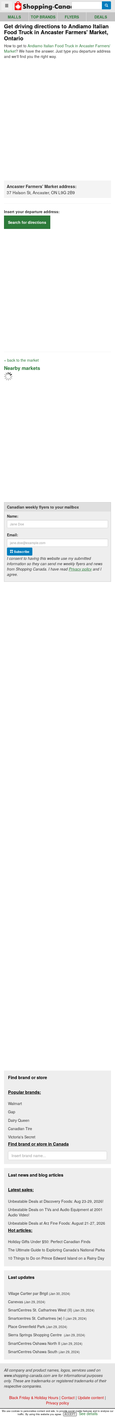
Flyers (72, 16)
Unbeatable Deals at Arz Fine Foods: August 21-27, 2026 (56, 1223)
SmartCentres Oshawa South (44, 1351)
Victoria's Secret (21, 1136)
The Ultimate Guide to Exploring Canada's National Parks (56, 1249)
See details (88, 1413)
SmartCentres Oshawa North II (45, 1343)
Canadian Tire (20, 1128)
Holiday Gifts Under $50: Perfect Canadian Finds (49, 1241)
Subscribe (21, 551)
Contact (68, 1397)
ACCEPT (69, 1414)
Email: (12, 534)
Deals (100, 16)
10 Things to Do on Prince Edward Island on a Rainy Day (56, 1258)
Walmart (15, 1103)
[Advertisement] (57, 119)
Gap (11, 1111)
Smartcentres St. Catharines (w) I (47, 1318)
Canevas (26, 1301)
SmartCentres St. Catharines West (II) (51, 1310)
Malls (14, 16)
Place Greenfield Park (37, 1326)
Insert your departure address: (32, 211)
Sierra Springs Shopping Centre (46, 1334)
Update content (91, 1397)
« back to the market (21, 360)
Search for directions (27, 222)
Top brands (43, 16)
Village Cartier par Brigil (39, 1293)
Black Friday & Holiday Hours (33, 1397)
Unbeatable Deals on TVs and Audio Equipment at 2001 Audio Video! (55, 1212)
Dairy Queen (18, 1120)
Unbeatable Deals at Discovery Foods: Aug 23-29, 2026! (55, 1201)
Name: (12, 516)
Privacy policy (80, 569)
